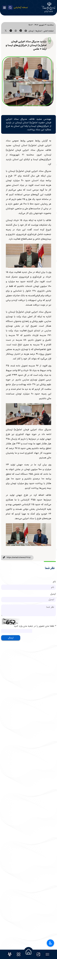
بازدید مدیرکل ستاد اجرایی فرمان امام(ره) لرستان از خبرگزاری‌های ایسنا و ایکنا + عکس (26, 45)
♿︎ (50, 943)
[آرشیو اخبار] (47, 954)
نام (54, 581)
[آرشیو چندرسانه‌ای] (38, 954)
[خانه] (28, 951)
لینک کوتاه (4, 557)
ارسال (10, 638)
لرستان (31, 30)
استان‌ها (39, 30)
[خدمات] (18, 954)
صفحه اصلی (48, 30)
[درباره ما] (10, 954)
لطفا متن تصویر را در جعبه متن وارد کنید (35, 626)
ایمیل (53, 594)
